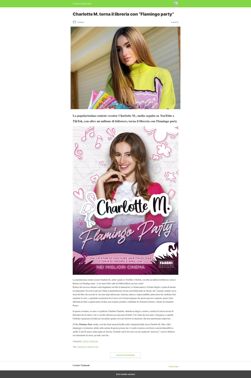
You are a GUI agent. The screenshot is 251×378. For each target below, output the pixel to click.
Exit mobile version (125, 374)
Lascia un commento (125, 355)
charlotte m (82, 347)
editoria (91, 347)
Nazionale (93, 341)
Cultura (85, 341)
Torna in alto (173, 367)
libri (96, 347)
